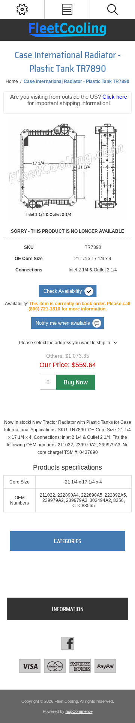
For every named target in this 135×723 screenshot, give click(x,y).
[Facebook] (68, 643)
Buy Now (76, 382)
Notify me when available (63, 323)
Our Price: (54, 365)
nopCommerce (79, 711)
